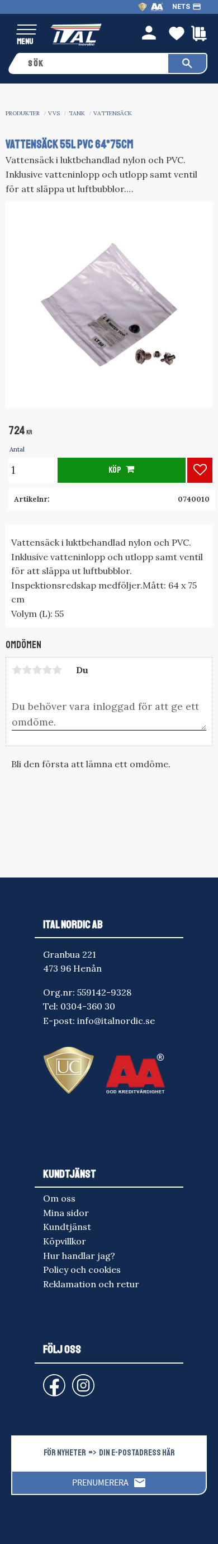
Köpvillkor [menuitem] (64, 1241)
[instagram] (52, 1380)
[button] (26, 30)
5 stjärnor (57, 670)
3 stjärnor (37, 670)
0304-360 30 (87, 1006)
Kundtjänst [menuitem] (67, 1226)
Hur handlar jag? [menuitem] (79, 1255)
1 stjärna (17, 670)
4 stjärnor (47, 670)
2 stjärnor (27, 670)
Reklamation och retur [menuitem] (91, 1284)
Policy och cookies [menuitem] (82, 1269)
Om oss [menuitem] (59, 1198)
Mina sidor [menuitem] (66, 1212)
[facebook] (45, 1380)
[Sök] (187, 63)
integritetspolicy (125, 1525)
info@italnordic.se (116, 1020)
